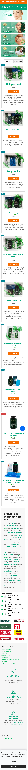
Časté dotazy (5, 661)
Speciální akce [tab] (18, 61)
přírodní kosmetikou (10, 527)
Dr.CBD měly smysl (14, 541)
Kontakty (4, 653)
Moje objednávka (6, 649)
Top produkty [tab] (8, 61)
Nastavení (13, 761)
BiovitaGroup (8, 738)
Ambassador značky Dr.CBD (9, 663)
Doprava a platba (6, 651)
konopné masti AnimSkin (16, 1)
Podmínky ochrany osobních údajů (10, 659)
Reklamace (4, 657)
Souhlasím (13, 766)
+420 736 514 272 (18, 722)
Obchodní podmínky (6, 655)
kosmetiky (18, 584)
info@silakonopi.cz (17, 724)
